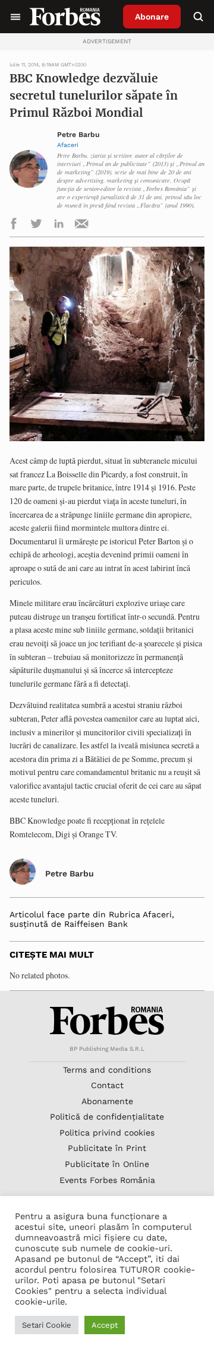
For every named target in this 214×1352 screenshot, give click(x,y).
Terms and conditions (107, 1069)
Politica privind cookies (107, 1132)
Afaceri (67, 145)
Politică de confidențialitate (107, 1116)
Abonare (152, 16)
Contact (107, 1085)
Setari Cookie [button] (46, 1325)
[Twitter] (36, 226)
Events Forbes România (107, 1180)
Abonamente (107, 1101)
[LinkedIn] (59, 226)
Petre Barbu (78, 135)
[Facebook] (13, 226)
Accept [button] (105, 1325)
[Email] (81, 226)
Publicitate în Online (107, 1164)
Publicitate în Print (107, 1148)
